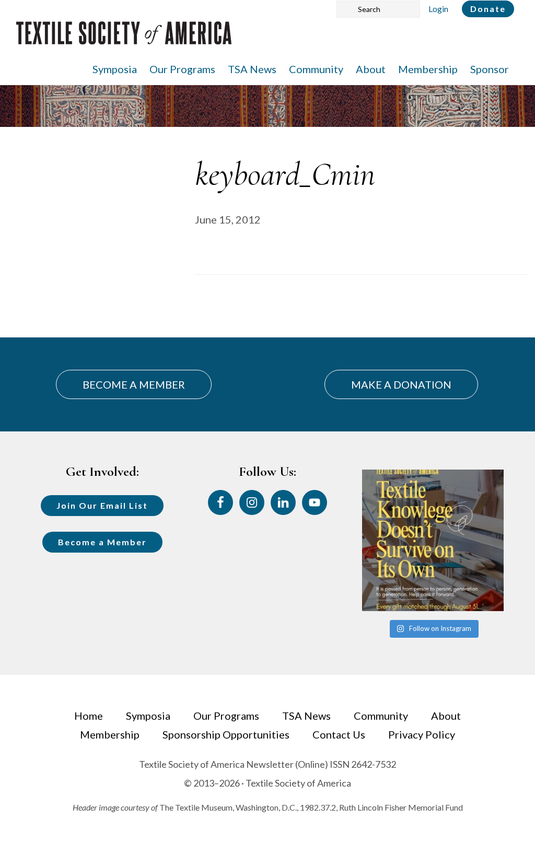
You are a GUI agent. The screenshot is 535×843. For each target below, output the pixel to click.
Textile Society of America (124, 39)
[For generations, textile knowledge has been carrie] (433, 540)
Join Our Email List (102, 505)
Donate (488, 9)
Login (438, 9)
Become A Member (134, 384)
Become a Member (102, 542)
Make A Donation (401, 384)
